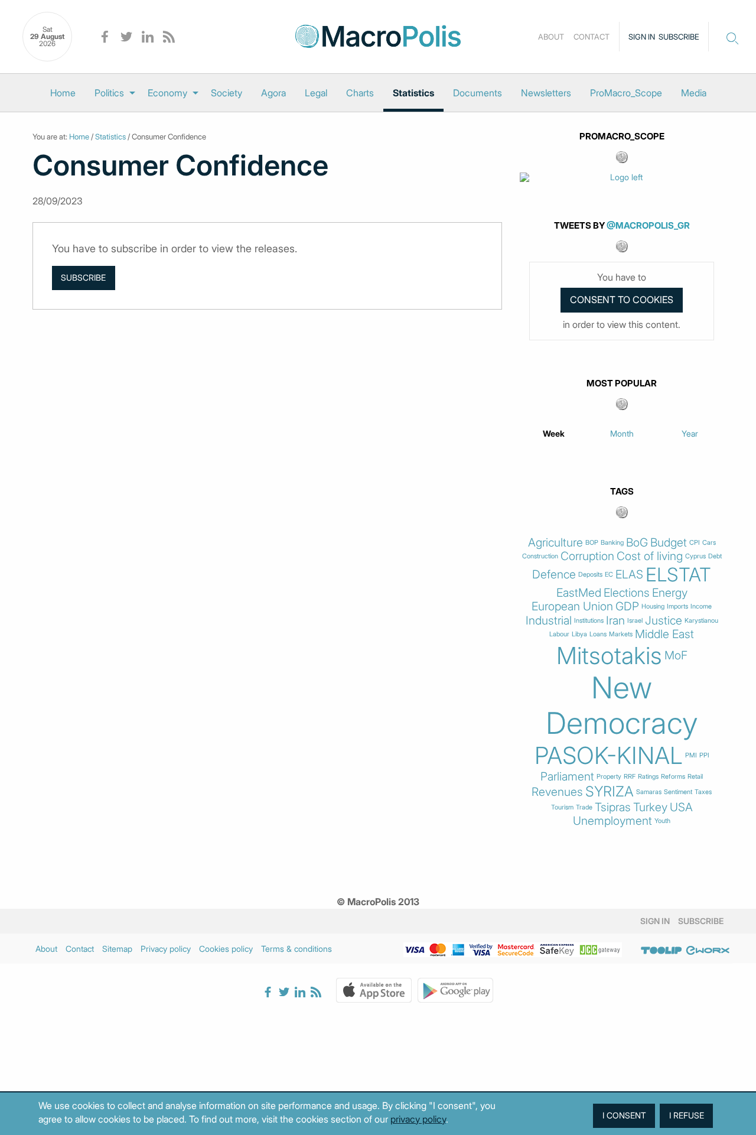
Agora (273, 93)
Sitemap (117, 949)
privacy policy (418, 1119)
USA (681, 807)
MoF (675, 655)
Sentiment (678, 792)
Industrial (549, 620)
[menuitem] (63, 93)
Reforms (673, 776)
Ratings (648, 776)
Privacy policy (166, 949)
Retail (695, 776)
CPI (694, 543)
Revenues (557, 792)
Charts (360, 93)
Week (554, 433)
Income (701, 606)
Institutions (589, 621)
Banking (612, 543)
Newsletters (546, 93)
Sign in (641, 36)
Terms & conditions (296, 949)
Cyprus (695, 556)
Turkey (650, 807)
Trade (584, 807)
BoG (637, 542)
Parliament (567, 776)
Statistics (413, 93)
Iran (615, 620)
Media (693, 93)
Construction (540, 556)
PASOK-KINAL (609, 756)
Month (622, 433)
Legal (316, 93)
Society (226, 93)
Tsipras (613, 807)
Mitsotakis (609, 656)
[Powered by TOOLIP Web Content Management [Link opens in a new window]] (661, 951)
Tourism (562, 807)
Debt (715, 556)
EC (609, 574)
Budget (668, 542)
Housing (652, 606)
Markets (621, 634)
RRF (630, 776)
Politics (109, 93)
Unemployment (612, 821)
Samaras (649, 792)
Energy (669, 593)
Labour (559, 634)
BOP (591, 543)
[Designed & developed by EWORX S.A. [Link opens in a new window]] (707, 951)
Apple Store (374, 990)
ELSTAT (678, 575)
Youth (662, 821)
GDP (627, 606)
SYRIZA (609, 791)
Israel (635, 621)
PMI (691, 755)
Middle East (664, 634)
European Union (572, 606)
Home (63, 93)
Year (690, 433)
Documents (477, 93)
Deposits (590, 574)
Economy (167, 93)
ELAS (629, 574)
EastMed (578, 593)
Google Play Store (455, 990)
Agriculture (555, 542)
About (551, 36)
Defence (554, 574)
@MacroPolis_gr (648, 225)
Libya (579, 634)
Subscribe (679, 36)
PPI (704, 755)
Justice (663, 620)
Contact (591, 36)
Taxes (703, 792)
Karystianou (701, 621)
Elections (627, 593)
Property (609, 776)
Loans (598, 634)
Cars (709, 543)
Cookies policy (226, 949)
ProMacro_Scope (626, 93)
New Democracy (622, 705)
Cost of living (650, 556)
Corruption (587, 556)
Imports (677, 606)
